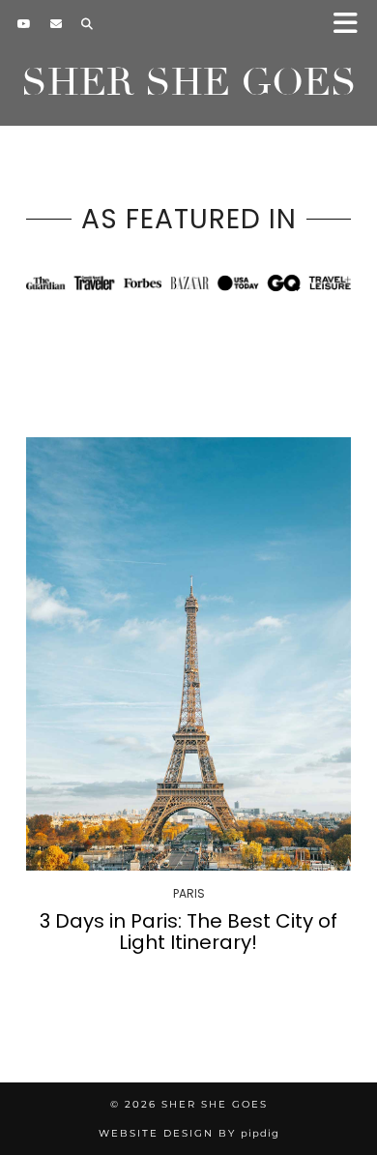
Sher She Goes (189, 82)
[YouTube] (24, 24)
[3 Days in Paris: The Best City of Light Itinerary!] (188, 654)
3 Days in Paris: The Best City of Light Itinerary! (188, 931)
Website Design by (189, 1133)
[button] (351, 24)
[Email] (56, 24)
